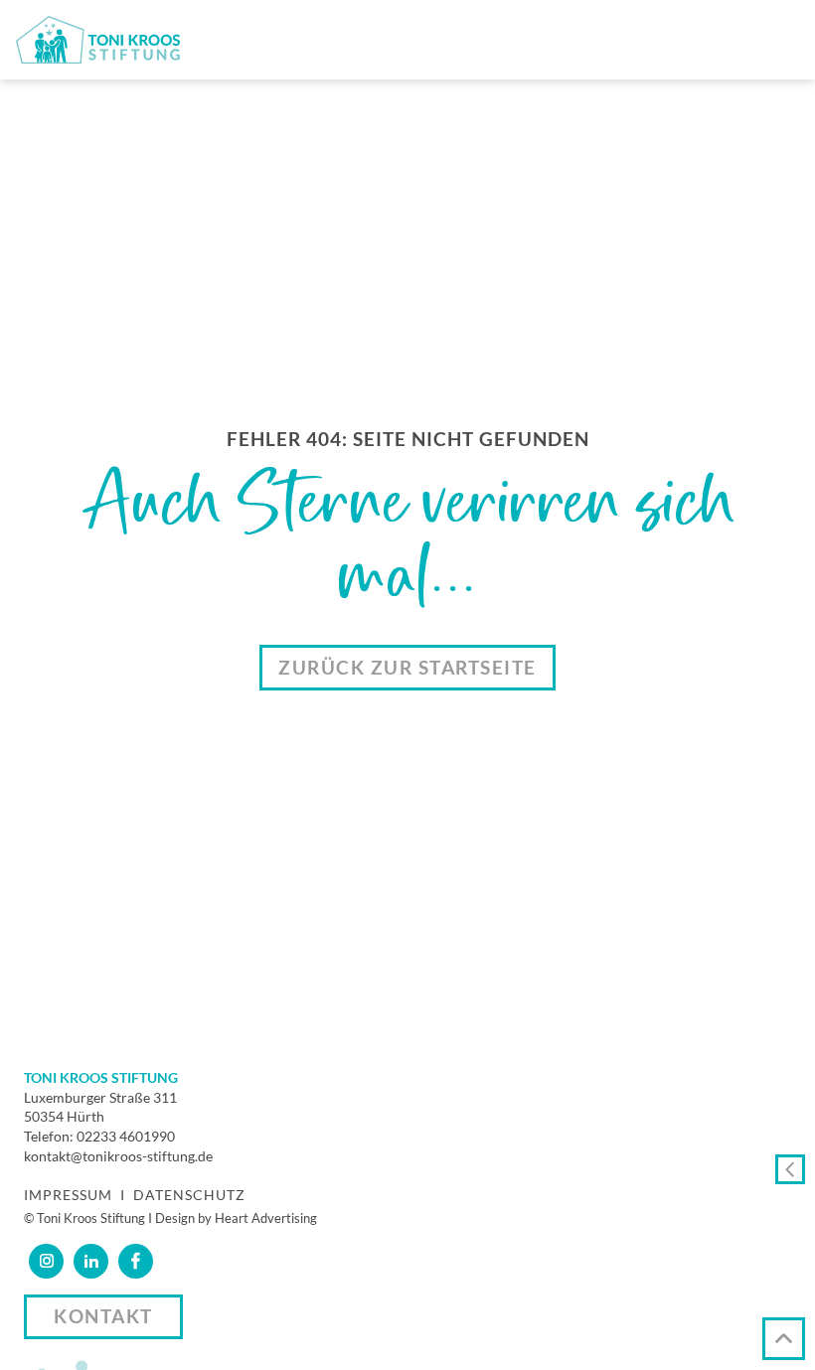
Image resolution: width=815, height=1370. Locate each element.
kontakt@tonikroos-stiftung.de (118, 1155)
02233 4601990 (126, 1136)
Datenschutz (189, 1194)
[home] (98, 40)
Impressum (68, 1194)
